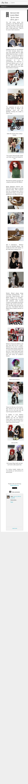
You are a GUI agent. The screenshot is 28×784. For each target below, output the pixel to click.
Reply (11, 502)
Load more (14, 528)
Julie (11, 496)
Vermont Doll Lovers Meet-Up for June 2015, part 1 (14, 16)
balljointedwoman (14, 485)
